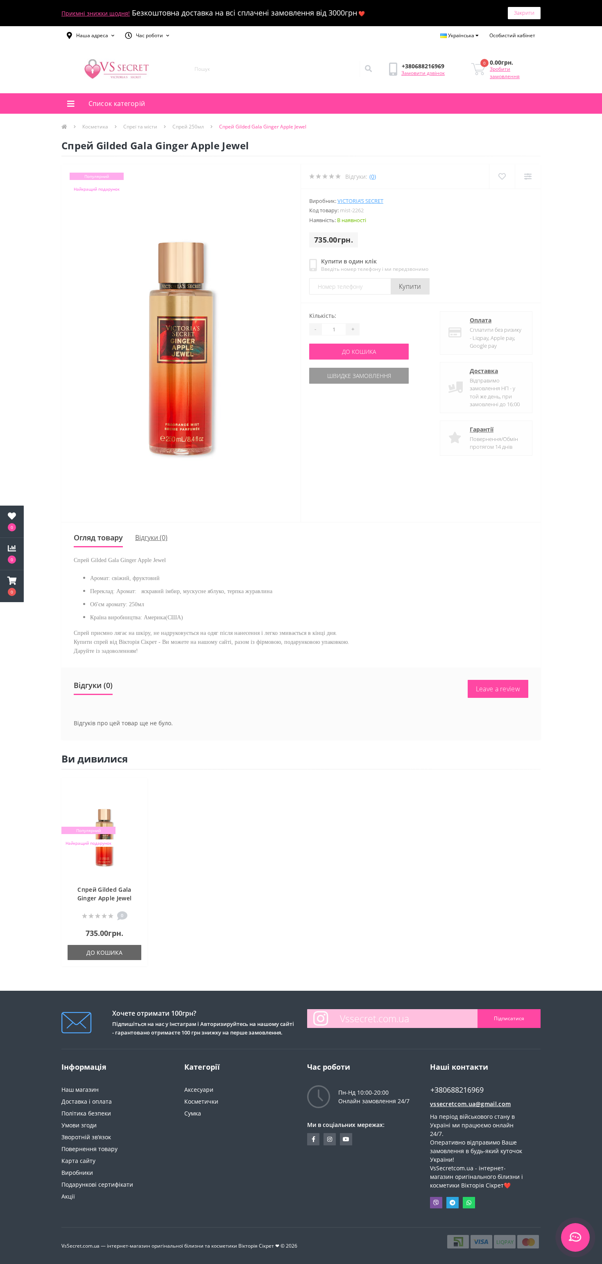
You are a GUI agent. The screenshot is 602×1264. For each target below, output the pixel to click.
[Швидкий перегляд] (137, 813)
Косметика (95, 126)
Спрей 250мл (188, 126)
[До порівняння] (137, 801)
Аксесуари (198, 1089)
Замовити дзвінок (423, 73)
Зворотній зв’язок (86, 1137)
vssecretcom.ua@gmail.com (470, 1104)
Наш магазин (80, 1089)
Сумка (192, 1113)
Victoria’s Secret (360, 201)
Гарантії (481, 429)
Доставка (484, 371)
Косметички (201, 1101)
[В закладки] (137, 788)
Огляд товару (98, 537)
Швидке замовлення (359, 376)
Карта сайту (78, 1161)
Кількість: (322, 315)
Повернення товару (89, 1149)
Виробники (77, 1172)
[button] (90, 35)
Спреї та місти (140, 126)
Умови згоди (79, 1125)
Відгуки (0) (151, 537)
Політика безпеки (86, 1113)
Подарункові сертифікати (97, 1184)
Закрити (524, 12)
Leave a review (498, 688)
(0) (372, 176)
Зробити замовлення (505, 72)
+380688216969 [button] (457, 1090)
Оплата (480, 320)
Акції (68, 1196)
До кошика (359, 351)
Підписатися (509, 1018)
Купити (410, 286)
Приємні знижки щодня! (95, 13)
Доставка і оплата (86, 1101)
